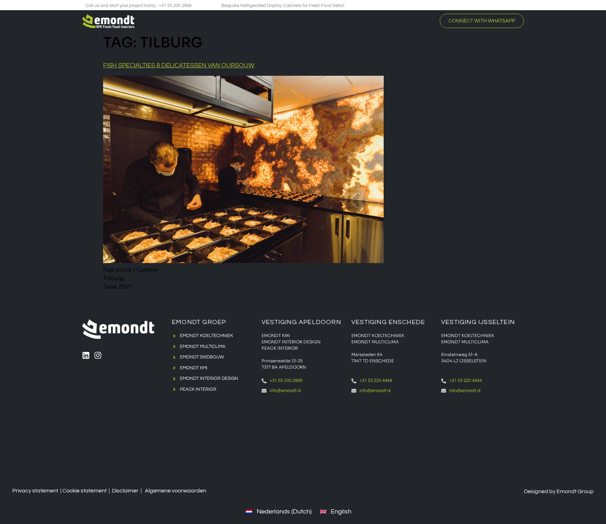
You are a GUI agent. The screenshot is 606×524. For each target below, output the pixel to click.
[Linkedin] (86, 355)
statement (94, 490)
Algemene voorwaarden (175, 490)
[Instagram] (98, 355)
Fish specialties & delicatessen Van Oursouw (178, 65)
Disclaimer (125, 490)
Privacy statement (35, 490)
